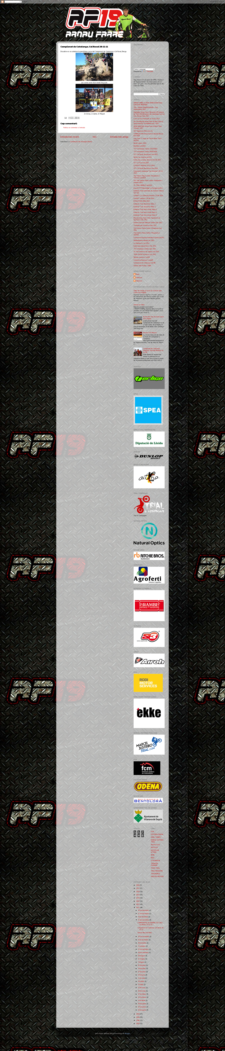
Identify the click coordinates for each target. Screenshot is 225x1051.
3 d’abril (141, 984)
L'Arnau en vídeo (139, 305)
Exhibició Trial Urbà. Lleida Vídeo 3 (145, 215)
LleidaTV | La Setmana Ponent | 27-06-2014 (148, 195)
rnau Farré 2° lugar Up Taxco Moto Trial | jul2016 (147, 139)
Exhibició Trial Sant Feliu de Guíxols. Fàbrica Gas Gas (149, 192)
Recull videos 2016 (140, 143)
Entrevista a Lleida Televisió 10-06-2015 (147, 160)
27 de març (142, 988)
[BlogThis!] (72, 118)
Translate (150, 71)
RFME (153, 855)
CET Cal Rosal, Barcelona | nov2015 (146, 154)
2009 (138, 1017)
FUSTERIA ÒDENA (157, 834)
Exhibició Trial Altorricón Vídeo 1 (145, 204)
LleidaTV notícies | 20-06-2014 (144, 198)
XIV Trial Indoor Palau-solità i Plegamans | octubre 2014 (148, 181)
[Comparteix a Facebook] (76, 118)
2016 (138, 891)
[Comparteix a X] (74, 118)
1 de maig (141, 978)
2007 (138, 1023)
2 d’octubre (142, 946)
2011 (138, 907)
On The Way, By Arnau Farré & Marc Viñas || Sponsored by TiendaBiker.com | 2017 (148, 122)
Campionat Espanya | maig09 (143, 260)
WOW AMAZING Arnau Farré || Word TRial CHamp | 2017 (148, 127)
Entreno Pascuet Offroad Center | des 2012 (148, 222)
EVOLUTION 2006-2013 (142, 201)
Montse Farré (155, 845)
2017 (138, 888)
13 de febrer (142, 997)
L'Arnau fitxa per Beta (145, 933)
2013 (138, 901)
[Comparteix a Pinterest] (78, 118)
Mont (137, 274)
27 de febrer (142, 994)
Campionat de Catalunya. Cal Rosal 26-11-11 (151, 929)
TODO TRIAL (155, 868)
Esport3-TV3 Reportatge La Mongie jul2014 (148, 188)
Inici (94, 136)
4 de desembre (143, 917)
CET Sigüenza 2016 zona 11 (143, 131)
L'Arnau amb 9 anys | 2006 (142, 266)
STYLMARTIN (155, 860)
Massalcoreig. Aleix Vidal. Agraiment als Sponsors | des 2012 (147, 219)
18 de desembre (143, 910)
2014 (138, 898)
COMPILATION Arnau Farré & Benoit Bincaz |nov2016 (148, 135)
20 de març (142, 991)
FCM (152, 831)
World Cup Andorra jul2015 (143, 157)
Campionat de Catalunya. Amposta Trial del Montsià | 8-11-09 (153, 350)
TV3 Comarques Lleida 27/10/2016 (145, 149)
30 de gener (142, 1004)
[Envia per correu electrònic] (69, 118)
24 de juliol (142, 968)
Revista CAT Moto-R (149, 333)
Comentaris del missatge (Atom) (81, 142)
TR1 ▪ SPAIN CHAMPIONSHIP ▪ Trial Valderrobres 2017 (146, 108)
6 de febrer (142, 1000)
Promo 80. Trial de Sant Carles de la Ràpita (153, 318)
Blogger (127, 1033)
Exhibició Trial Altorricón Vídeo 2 (145, 207)
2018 (138, 885)
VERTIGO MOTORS (157, 876)
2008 (138, 1020)
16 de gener (142, 1010)
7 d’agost (141, 962)
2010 (138, 1014)
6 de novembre (143, 940)
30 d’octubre (142, 943)
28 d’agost (141, 956)
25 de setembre (143, 949)
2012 (138, 904)
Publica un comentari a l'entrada (74, 127)
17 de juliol (142, 972)
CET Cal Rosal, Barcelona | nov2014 (146, 168)
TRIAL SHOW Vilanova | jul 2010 (145, 254)
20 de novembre (144, 936)
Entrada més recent (69, 136)
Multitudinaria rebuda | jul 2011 (144, 240)
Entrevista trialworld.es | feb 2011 (145, 246)
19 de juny (141, 975)
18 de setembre (143, 952)
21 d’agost (141, 959)
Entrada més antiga (119, 136)
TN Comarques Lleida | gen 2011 (145, 249)
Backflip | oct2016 (140, 146)
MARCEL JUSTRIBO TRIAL (157, 841)
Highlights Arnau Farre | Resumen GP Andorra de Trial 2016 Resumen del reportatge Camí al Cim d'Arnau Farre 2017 (149, 114)
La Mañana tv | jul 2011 (141, 243)
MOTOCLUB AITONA (155, 851)
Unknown (139, 278)
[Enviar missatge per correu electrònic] (65, 118)
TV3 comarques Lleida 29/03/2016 (145, 151)
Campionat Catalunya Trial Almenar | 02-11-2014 (148, 172)
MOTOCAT (154, 847)
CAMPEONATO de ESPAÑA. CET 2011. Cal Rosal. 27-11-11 (150, 924)
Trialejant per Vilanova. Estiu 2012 (145, 225)
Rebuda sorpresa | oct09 (142, 257)
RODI (152, 858)
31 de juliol (142, 965)
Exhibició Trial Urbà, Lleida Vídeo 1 (145, 209)
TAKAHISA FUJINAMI (154, 864)
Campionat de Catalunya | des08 (144, 263)
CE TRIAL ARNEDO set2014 (143, 185)
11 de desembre (143, 913)
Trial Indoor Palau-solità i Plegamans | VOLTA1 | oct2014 (147, 177)
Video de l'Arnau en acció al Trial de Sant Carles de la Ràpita (147, 292)
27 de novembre (143, 920)
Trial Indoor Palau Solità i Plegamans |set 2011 (148, 229)
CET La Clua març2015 (141, 163)
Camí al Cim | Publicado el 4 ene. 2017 (147, 119)
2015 (138, 895)
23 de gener (142, 1007)
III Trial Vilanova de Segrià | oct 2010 (146, 251)
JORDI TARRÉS (156, 837)
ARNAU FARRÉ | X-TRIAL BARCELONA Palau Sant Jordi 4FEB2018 (148, 104)
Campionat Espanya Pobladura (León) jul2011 (149, 237)
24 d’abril (141, 981)
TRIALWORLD (155, 874)
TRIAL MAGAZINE (157, 871)
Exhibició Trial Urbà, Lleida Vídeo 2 (145, 212)
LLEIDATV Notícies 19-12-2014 (144, 165)
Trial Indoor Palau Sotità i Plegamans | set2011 (147, 234)
